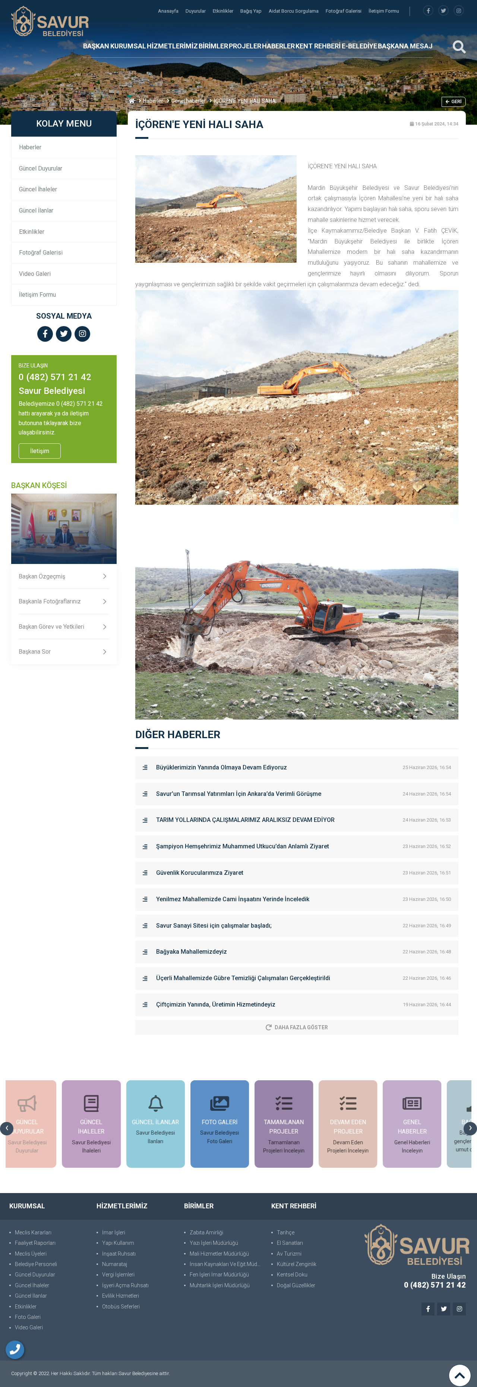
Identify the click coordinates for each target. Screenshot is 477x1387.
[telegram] (443, 11)
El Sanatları (290, 1243)
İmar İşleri (113, 1232)
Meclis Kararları (33, 1232)
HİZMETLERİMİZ (172, 46)
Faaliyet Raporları (35, 1243)
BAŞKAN (96, 46)
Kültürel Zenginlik (296, 1264)
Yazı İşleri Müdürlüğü (214, 1243)
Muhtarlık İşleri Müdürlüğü (220, 1285)
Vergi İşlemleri (118, 1275)
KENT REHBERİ (318, 46)
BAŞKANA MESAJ (405, 46)
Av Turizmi (289, 1254)
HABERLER (278, 46)
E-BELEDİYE (359, 46)
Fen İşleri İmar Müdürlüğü (219, 1275)
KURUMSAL (128, 46)
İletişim (39, 451)
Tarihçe (285, 1232)
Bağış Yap (251, 11)
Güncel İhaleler (38, 189)
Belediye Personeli (36, 1264)
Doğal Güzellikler (296, 1285)
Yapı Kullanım (118, 1243)
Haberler (153, 101)
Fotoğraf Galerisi (344, 11)
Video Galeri (35, 273)
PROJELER (245, 46)
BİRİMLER (213, 46)
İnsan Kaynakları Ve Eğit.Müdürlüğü (227, 1264)
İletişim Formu (384, 11)
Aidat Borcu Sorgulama (294, 11)
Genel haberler (188, 101)
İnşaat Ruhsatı (119, 1254)
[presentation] (6, 1128)
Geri (456, 101)
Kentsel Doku (292, 1275)
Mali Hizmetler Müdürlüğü (219, 1254)
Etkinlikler (223, 11)
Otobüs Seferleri (121, 1307)
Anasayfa (169, 11)
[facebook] (428, 11)
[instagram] (459, 11)
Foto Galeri (28, 1317)
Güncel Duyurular (40, 168)
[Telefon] (15, 1349)
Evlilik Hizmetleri (120, 1296)
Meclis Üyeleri (31, 1254)
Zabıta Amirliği (206, 1232)
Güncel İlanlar (36, 210)
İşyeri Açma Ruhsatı (125, 1285)
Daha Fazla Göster (301, 1027)
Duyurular (196, 11)
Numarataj (114, 1264)
